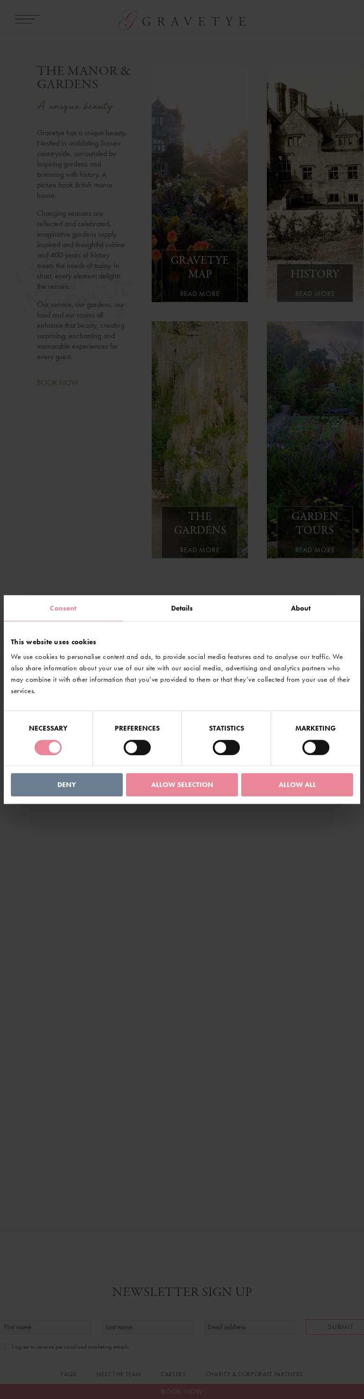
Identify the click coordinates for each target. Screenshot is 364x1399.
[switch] (137, 747)
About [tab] (301, 607)
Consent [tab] (63, 607)
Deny (66, 784)
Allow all (297, 784)
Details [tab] (182, 607)
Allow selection (182, 784)
